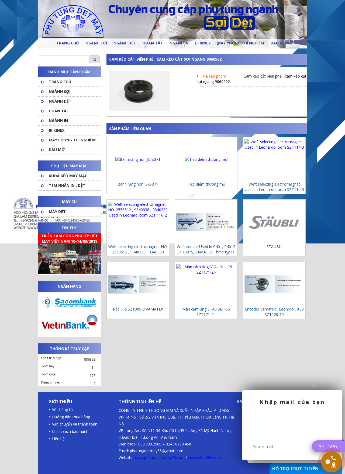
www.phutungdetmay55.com (159, 457)
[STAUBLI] (274, 222)
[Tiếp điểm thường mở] (206, 159)
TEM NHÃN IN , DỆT (67, 185)
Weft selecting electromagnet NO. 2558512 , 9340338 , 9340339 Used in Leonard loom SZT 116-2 (138, 249)
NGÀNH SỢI (59, 91)
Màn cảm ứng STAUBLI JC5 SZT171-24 (206, 311)
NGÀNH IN (58, 120)
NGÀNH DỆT (60, 101)
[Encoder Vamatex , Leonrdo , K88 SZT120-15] (274, 284)
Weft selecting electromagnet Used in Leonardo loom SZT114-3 (274, 187)
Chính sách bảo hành (70, 431)
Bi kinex (56, 130)
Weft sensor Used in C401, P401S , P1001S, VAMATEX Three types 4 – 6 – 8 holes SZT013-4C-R (206, 249)
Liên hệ (58, 438)
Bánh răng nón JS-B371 (138, 184)
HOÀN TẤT (59, 110)
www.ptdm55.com (204, 457)
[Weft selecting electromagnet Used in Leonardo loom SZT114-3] (274, 159)
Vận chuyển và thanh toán (74, 424)
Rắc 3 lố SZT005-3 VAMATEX (138, 309)
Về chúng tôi (63, 409)
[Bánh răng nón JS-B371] (138, 159)
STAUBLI (274, 246)
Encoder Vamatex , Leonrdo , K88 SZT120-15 (274, 311)
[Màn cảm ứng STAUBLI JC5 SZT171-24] (206, 284)
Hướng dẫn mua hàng (71, 416)
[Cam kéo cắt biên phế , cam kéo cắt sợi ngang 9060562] (139, 109)
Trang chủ (60, 81)
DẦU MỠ (57, 149)
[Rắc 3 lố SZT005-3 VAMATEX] (138, 284)
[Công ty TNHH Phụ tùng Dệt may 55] (172, 24)
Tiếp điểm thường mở (206, 184)
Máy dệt (57, 211)
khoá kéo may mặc (68, 175)
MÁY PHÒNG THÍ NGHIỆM (72, 139)
